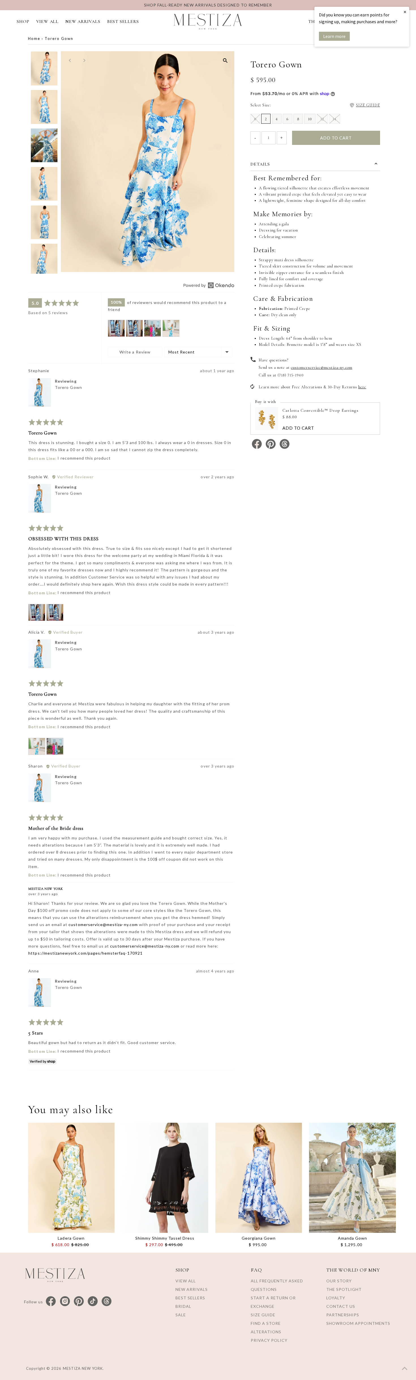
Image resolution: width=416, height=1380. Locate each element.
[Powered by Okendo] (208, 285)
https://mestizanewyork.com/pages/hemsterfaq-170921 (85, 953)
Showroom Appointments (358, 1323)
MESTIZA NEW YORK (83, 1368)
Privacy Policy (269, 1340)
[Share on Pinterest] (271, 447)
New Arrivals (191, 1289)
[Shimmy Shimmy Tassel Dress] (165, 1178)
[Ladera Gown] (71, 1178)
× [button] (405, 11)
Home (34, 38)
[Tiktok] (92, 1301)
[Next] (84, 60)
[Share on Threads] (285, 447)
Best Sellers (190, 1297)
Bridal (183, 1306)
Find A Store (266, 1323)
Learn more (334, 36)
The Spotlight (344, 1289)
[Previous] (70, 60)
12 (322, 119)
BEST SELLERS (123, 21)
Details (260, 164)
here (362, 387)
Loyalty (335, 1297)
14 (334, 119)
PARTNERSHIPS (342, 1314)
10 (310, 119)
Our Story (339, 1280)
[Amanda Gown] (352, 1178)
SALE (180, 1314)
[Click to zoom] (225, 60)
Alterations (266, 1331)
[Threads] (106, 1301)
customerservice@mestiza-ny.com (103, 924)
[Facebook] (50, 1301)
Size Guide (263, 1314)
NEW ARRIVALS (82, 21)
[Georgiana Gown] (258, 1178)
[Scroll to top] (404, 1368)
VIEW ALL (47, 21)
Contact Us (340, 1306)
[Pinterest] (78, 1301)
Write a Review (135, 352)
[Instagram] (65, 1301)
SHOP (23, 21)
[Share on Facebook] (257, 447)
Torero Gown (68, 387)
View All (185, 1280)
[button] (116, 328)
